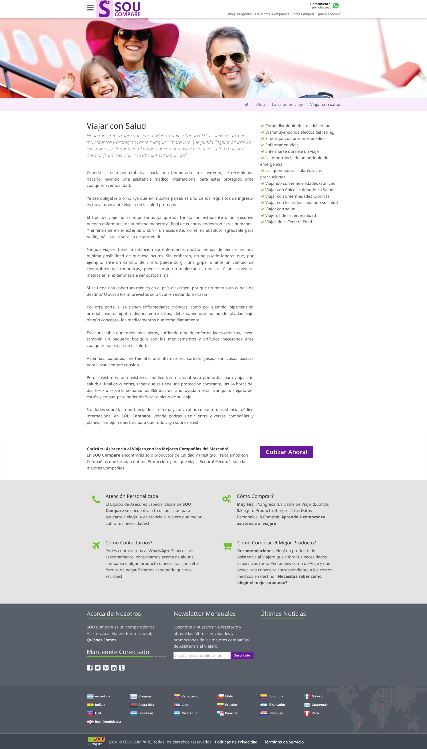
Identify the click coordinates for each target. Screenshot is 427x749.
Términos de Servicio (284, 742)
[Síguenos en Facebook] (90, 667)
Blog (231, 14)
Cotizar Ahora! (286, 452)
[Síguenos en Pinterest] (106, 667)
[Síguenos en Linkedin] (114, 667)
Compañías (280, 14)
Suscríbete (242, 655)
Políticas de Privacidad (236, 742)
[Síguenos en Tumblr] (122, 667)
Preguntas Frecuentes (253, 14)
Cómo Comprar (302, 14)
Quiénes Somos (328, 14)
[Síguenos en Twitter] (98, 667)
